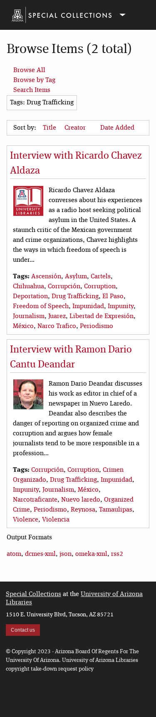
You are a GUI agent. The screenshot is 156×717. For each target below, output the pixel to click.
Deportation (30, 296)
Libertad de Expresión (101, 316)
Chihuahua (28, 286)
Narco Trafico (56, 326)
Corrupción (64, 286)
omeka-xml (91, 554)
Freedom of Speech (41, 306)
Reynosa (83, 510)
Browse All (29, 70)
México (23, 326)
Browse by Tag (34, 80)
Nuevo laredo (80, 500)
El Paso (113, 296)
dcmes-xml (40, 554)
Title (50, 128)
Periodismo (96, 326)
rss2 (117, 554)
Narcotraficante (35, 500)
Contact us (23, 630)
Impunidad (88, 306)
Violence (25, 520)
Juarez (57, 316)
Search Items (31, 90)
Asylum (76, 276)
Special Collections (33, 594)
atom (14, 554)
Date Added (117, 128)
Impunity (121, 306)
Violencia (55, 520)
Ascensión (46, 276)
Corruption (100, 286)
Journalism (29, 316)
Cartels (101, 276)
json (65, 554)
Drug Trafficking (75, 296)
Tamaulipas (115, 510)
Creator (75, 128)
